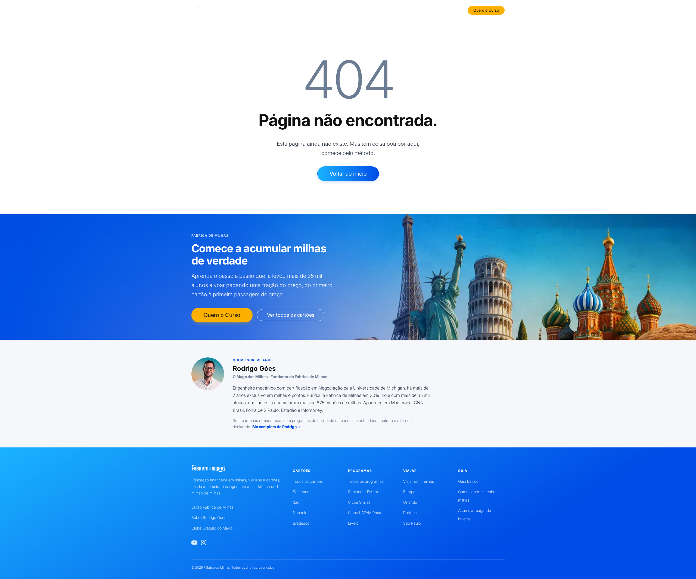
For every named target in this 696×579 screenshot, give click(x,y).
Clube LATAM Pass (364, 512)
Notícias (432, 10)
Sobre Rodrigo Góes (208, 517)
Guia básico (468, 481)
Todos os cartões (308, 481)
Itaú (296, 502)
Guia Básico (320, 10)
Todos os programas (366, 481)
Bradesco (301, 523)
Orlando (410, 502)
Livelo (353, 523)
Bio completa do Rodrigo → (276, 426)
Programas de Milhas (358, 10)
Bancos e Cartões (286, 10)
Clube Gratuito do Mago (211, 528)
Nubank (299, 512)
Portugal (410, 512)
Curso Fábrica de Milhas (212, 507)
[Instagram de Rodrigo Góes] (204, 543)
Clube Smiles (359, 502)
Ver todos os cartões (290, 315)
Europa (409, 491)
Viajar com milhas (418, 481)
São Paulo (412, 523)
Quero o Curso (486, 10)
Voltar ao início (348, 173)
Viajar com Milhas (401, 10)
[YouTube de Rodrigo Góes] (194, 543)
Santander (302, 491)
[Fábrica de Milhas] (216, 10)
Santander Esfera (363, 491)
